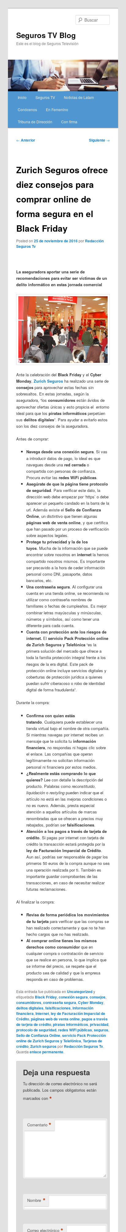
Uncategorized (79, 991)
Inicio (22, 97)
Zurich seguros (43, 1046)
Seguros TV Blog (46, 35)
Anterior (25, 140)
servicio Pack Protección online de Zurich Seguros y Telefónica (61, 1038)
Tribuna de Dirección (35, 121)
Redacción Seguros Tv (83, 1046)
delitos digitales (29, 1008)
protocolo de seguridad (36, 1030)
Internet (42, 1013)
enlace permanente (46, 1052)
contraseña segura (59, 1002)
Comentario (39, 1125)
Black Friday (46, 997)
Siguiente (99, 140)
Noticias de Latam (79, 97)
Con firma (69, 121)
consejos (98, 997)
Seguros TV (45, 97)
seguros (101, 1030)
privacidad (99, 1024)
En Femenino (57, 109)
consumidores (28, 1002)
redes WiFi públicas (75, 1030)
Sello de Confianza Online (38, 1035)
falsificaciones (58, 1008)
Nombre (36, 1200)
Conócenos (27, 109)
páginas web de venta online (55, 1019)
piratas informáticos (70, 1024)
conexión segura (73, 997)
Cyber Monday (90, 1002)
